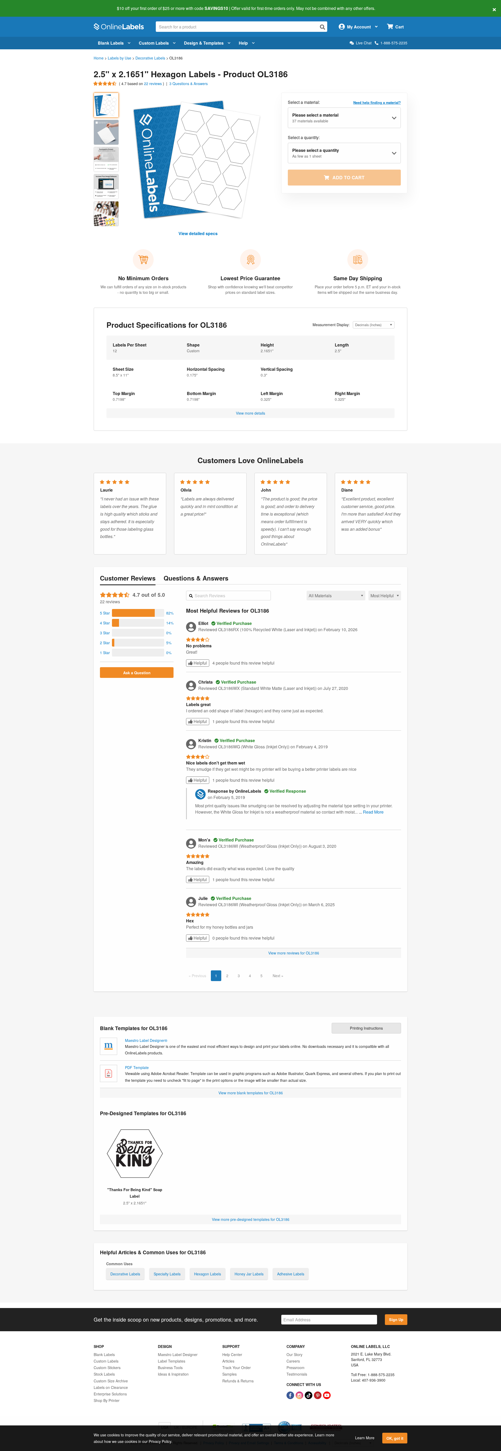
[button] (137, 613)
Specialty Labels (167, 1273)
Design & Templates (204, 43)
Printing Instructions (366, 1028)
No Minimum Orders (143, 278)
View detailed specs (198, 233)
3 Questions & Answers (188, 83)
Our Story (294, 1354)
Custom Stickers (107, 1367)
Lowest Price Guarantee (250, 278)
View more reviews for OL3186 (293, 953)
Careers (293, 1361)
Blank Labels (111, 43)
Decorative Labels (150, 58)
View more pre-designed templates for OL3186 (250, 1219)
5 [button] (261, 975)
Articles (228, 1361)
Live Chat (364, 43)
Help (243, 43)
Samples (229, 1374)
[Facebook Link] (291, 1394)
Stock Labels (104, 1374)
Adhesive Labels (290, 1273)
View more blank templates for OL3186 (250, 1092)
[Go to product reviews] (105, 83)
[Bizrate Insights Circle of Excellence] (300, 1421)
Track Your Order (236, 1367)
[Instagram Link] (300, 1394)
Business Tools (170, 1367)
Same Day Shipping (357, 278)
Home (99, 58)
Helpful (200, 663)
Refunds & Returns (238, 1380)
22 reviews (153, 83)
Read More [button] (373, 812)
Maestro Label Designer (178, 1354)
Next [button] (277, 975)
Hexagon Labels (207, 1273)
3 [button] (239, 975)
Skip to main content (19, 4)
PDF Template (137, 1067)
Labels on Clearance (111, 1387)
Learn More (364, 1437)
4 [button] (250, 975)
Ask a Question (137, 672)
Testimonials (297, 1374)
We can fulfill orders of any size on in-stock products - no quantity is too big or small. (143, 289)
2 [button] (227, 975)
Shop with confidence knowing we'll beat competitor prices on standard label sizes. (250, 289)
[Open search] (322, 27)
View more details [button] (250, 413)
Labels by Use (119, 58)
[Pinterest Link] (318, 1394)
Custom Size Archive (111, 1380)
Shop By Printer (107, 1400)
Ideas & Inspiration (173, 1374)
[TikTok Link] (309, 1394)
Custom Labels (154, 43)
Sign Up (396, 1319)
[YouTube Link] (327, 1394)
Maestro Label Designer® (146, 1040)
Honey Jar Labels (249, 1273)
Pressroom (296, 1367)
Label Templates (171, 1361)
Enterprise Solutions (110, 1393)
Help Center (232, 1354)
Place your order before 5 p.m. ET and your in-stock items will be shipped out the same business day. (358, 289)
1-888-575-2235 (393, 42)
